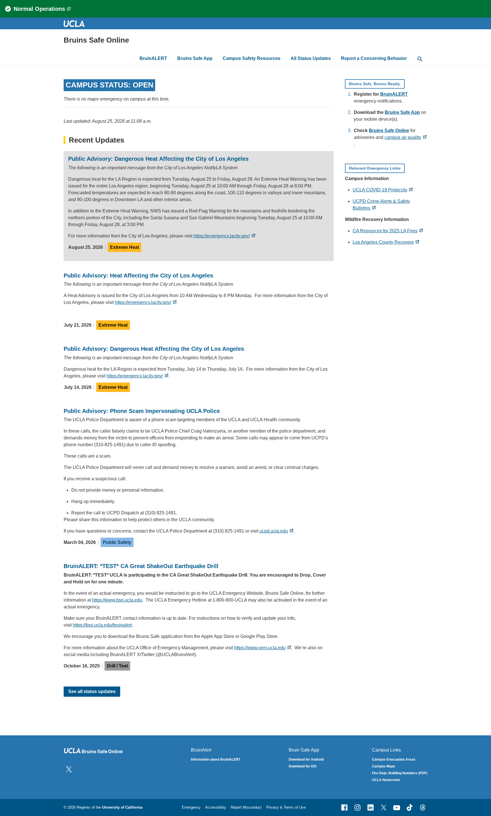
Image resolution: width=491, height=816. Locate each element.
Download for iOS (303, 766)
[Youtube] (396, 807)
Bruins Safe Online (96, 40)
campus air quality (402, 137)
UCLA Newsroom (386, 780)
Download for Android (306, 759)
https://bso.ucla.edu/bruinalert (102, 625)
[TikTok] (409, 807)
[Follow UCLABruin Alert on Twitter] (68, 769)
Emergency (191, 807)
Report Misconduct (246, 807)
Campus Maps (383, 766)
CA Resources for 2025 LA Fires (385, 230)
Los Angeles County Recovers (383, 242)
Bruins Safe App (195, 58)
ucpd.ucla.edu (273, 531)
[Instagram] (357, 807)
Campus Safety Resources (251, 58)
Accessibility (215, 807)
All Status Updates (311, 58)
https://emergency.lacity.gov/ (222, 235)
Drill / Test (117, 665)
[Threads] (422, 807)
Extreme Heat (124, 247)
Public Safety (117, 542)
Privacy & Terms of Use (286, 807)
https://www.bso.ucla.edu (117, 600)
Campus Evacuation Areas (393, 759)
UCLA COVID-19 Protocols (380, 189)
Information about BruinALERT (215, 759)
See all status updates (92, 691)
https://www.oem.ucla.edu (260, 647)
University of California (122, 807)
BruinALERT (153, 58)
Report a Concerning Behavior (374, 58)
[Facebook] (344, 807)
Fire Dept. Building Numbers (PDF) (399, 773)
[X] (383, 807)
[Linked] (370, 807)
